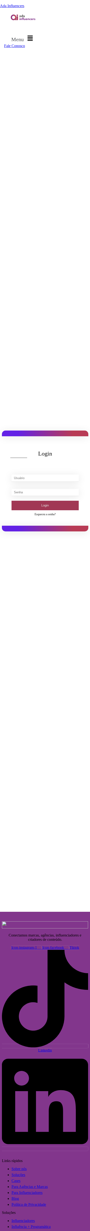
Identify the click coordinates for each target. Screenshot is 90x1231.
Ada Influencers (12, 6)
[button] (23, 38)
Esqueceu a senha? (45, 514)
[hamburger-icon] (36, 27)
